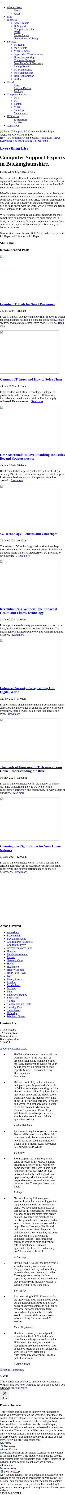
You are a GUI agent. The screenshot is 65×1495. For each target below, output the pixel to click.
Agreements (20, 119)
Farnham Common (17, 954)
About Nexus (14, 7)
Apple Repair (21, 22)
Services (11, 41)
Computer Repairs (24, 29)
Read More (20, 1387)
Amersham (13, 932)
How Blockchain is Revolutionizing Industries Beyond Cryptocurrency (32, 456)
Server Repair (21, 35)
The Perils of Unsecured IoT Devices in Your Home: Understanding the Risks (31, 769)
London (11, 982)
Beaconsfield (14, 935)
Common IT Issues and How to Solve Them (31, 379)
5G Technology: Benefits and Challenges (28, 534)
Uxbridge (12, 1013)
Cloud (10, 82)
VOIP (17, 32)
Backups (18, 91)
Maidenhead (13, 985)
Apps (26, 137)
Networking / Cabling (26, 38)
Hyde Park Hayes (16, 972)
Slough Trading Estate (19, 1003)
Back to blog (25, 140)
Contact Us (13, 125)
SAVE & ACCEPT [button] (10, 1493)
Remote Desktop (23, 88)
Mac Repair (20, 47)
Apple (43, 137)
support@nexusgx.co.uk (13, 1048)
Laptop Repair (22, 66)
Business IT (13, 19)
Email (17, 85)
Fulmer (11, 957)
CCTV (17, 78)
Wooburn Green (16, 1016)
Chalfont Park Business (20, 941)
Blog (9, 16)
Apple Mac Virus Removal (28, 54)
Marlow (11, 988)
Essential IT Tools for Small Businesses (27, 304)
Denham (11, 951)
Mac (16, 97)
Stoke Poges (13, 1010)
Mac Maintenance (23, 72)
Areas (17, 13)
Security (34, 137)
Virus (17, 106)
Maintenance (21, 113)
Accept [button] (10, 1387)
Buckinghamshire (16, 938)
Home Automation (24, 75)
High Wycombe (15, 969)
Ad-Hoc (18, 122)
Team (17, 10)
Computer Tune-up (24, 60)
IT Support (20, 26)
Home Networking (24, 57)
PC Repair (19, 44)
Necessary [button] (5, 1442)
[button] (1, 2)
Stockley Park (14, 1007)
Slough (11, 1000)
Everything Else (9, 140)
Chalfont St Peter (16, 944)
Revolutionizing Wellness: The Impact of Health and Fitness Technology (28, 611)
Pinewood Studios (17, 994)
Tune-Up (19, 110)
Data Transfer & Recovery (28, 63)
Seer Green (13, 997)
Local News (53, 137)
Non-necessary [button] (8, 1468)
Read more (37, 401)
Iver (9, 975)
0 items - (41, 140)
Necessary (9, 1446)
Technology (16, 137)
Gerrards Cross (15, 960)
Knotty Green (14, 979)
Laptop (18, 103)
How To (4, 137)
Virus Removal (22, 50)
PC (15, 100)
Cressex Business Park (19, 947)
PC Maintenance (23, 69)
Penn (9, 991)
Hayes (10, 963)
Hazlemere (13, 966)
